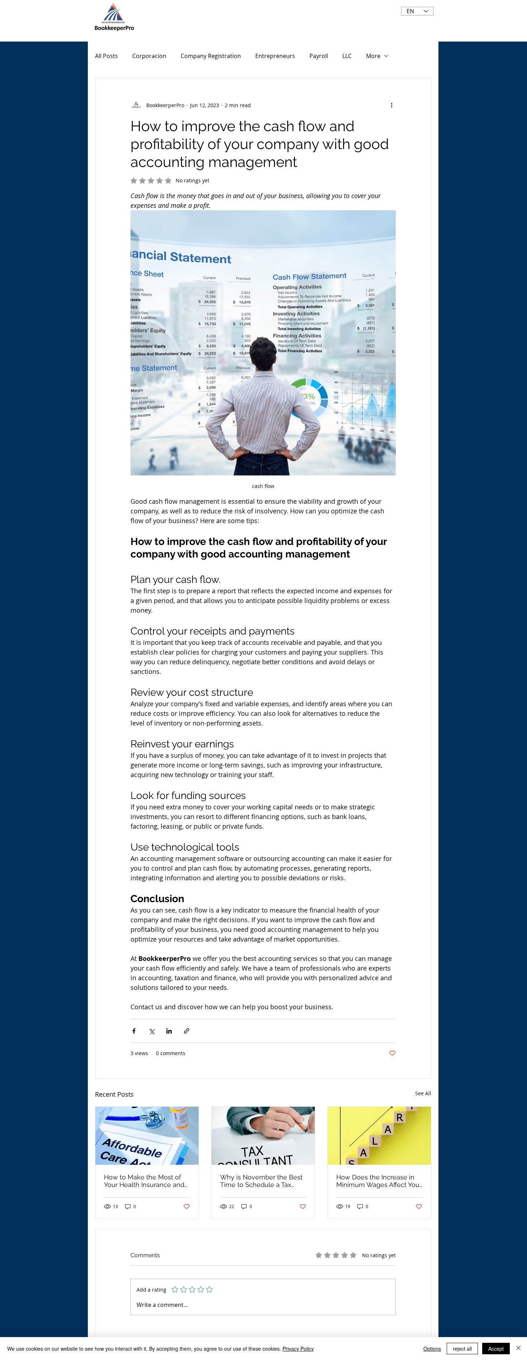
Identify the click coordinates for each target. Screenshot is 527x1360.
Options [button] (432, 1348)
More (373, 56)
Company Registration (211, 56)
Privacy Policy (298, 1348)
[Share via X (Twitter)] (151, 1031)
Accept (496, 1348)
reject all (462, 1348)
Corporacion (149, 56)
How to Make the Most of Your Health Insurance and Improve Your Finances (144, 1180)
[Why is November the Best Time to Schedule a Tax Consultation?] (263, 1136)
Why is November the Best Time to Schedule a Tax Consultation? (261, 1180)
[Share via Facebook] (133, 1031)
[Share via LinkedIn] (169, 1031)
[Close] (518, 1348)
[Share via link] (186, 1031)
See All (423, 1093)
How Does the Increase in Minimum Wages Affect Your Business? (379, 1180)
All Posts (106, 56)
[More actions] (391, 105)
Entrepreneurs (275, 56)
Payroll (318, 56)
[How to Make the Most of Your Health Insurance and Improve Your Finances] (147, 1136)
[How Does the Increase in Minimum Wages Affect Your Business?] (379, 1136)
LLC (347, 56)
